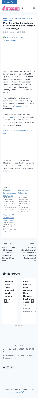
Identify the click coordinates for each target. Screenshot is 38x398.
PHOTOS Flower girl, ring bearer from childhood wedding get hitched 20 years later (8, 252)
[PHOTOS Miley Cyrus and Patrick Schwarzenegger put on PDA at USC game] (9, 193)
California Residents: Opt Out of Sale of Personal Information (18, 356)
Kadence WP (19, 392)
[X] (7, 367)
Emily (6, 32)
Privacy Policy (9, 2)
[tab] (15, 325)
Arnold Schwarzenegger (12, 18)
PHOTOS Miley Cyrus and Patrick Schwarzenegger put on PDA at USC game (9, 201)
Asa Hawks (10, 300)
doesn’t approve (15, 106)
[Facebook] (4, 367)
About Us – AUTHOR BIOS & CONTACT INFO (18, 350)
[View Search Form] (22, 8)
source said (14, 117)
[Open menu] (34, 8)
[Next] (32, 301)
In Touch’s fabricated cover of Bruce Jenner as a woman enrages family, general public (28, 252)
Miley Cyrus (7, 20)
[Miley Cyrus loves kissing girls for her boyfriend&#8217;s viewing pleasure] (9, 217)
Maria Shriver (27, 18)
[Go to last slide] (5, 301)
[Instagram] (11, 367)
